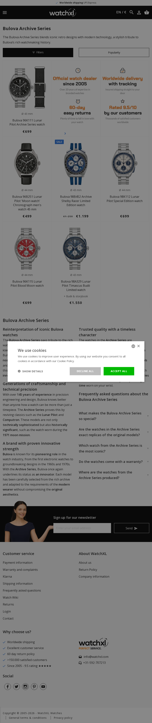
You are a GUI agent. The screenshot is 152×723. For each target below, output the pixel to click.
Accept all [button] (119, 371)
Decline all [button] (85, 371)
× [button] (138, 346)
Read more (82, 361)
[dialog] (76, 361)
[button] (30, 371)
